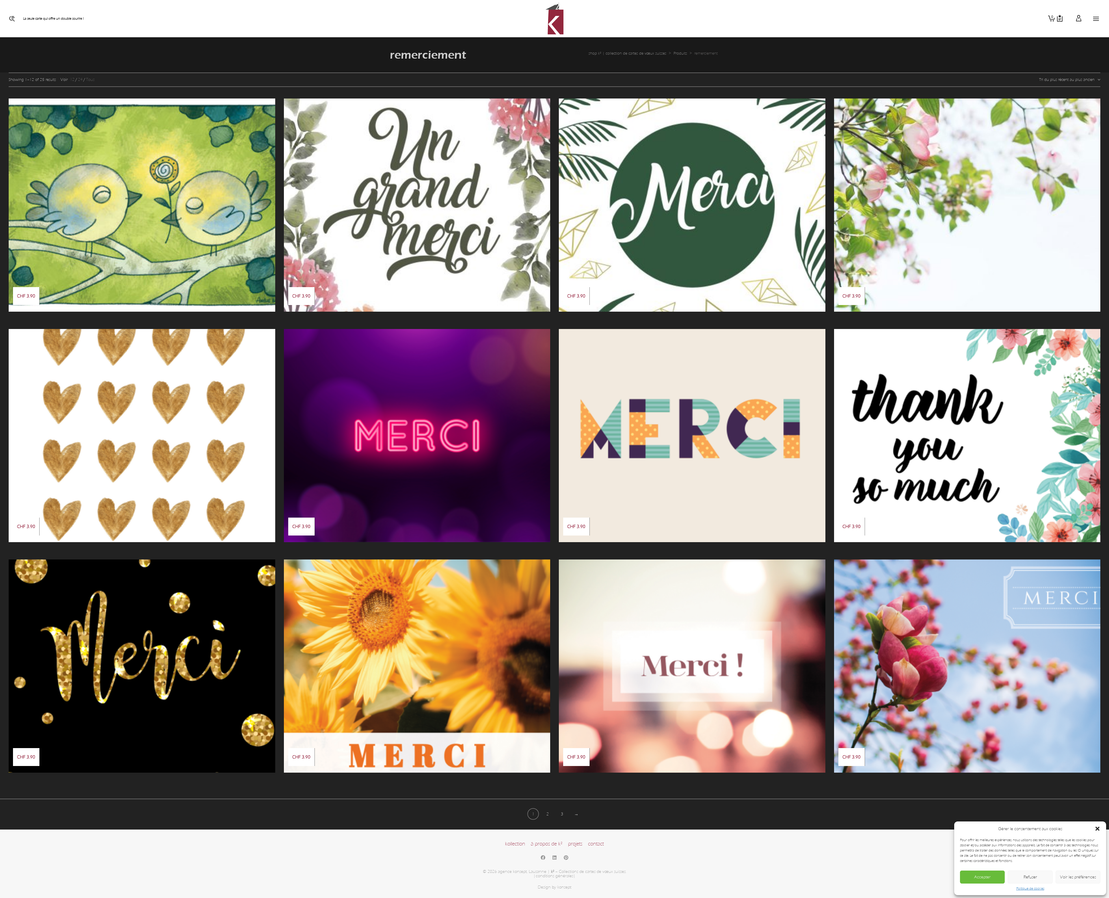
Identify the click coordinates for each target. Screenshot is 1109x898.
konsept (564, 887)
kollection (515, 844)
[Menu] (1096, 19)
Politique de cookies (1030, 888)
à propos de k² (546, 844)
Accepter (982, 877)
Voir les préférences (1078, 877)
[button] (1097, 829)
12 (72, 79)
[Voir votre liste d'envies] (1059, 18)
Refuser (1030, 877)
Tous (90, 79)
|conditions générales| (554, 875)
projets (575, 844)
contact (596, 844)
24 (80, 79)
